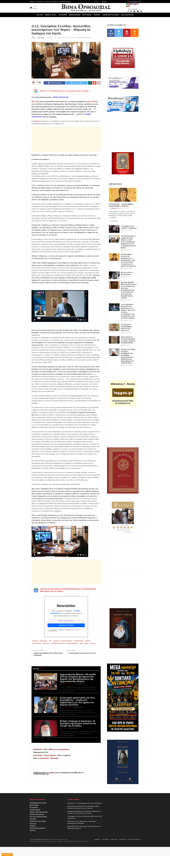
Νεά (81, 643)
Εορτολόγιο (38, 755)
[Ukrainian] (129, 6)
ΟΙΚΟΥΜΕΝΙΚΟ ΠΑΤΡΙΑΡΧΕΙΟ (38, 803)
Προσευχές (33, 823)
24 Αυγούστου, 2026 (124, 208)
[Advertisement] (66, 139)
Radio (105, 1)
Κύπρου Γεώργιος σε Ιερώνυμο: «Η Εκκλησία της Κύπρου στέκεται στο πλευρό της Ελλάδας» (78, 723)
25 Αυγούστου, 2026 (126, 332)
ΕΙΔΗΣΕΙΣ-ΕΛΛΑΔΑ (35, 810)
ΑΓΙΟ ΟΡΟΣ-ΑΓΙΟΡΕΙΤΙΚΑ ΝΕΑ (38, 816)
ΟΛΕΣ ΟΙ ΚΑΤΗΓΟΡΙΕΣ (127, 15)
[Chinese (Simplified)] (129, 4)
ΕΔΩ (46, 752)
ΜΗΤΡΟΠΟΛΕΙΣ (87, 15)
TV (97, 1)
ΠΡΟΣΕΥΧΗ (97, 15)
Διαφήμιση (32, 1)
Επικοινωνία (47, 1)
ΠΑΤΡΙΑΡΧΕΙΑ (63, 15)
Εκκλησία (36, 121)
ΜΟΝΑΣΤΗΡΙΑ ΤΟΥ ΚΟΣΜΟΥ (111, 15)
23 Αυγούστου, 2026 (126, 276)
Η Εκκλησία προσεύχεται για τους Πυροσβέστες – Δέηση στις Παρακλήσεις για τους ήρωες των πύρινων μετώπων (77, 701)
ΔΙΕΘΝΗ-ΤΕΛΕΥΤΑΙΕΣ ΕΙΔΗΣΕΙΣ (39, 812)
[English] (131, 4)
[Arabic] (127, 4)
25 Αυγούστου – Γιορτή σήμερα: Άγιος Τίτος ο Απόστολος (126, 327)
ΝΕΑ (33, 101)
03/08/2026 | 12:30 (74, 728)
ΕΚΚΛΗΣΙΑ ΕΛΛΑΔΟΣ (75, 15)
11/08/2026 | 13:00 (80, 684)
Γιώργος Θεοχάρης (67, 707)
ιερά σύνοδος (36, 643)
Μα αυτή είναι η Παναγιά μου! (127, 273)
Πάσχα (86, 643)
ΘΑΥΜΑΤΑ (33, 826)
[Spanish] (127, 6)
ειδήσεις (52, 773)
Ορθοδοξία (37, 749)
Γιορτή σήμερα (50, 755)
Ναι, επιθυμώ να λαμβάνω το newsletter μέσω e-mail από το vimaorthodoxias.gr (64, 630)
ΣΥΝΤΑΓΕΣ (33, 830)
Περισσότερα (114, 221)
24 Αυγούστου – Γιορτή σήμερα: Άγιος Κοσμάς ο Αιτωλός (121, 205)
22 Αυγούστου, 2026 (126, 320)
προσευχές (44, 758)
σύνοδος (92, 643)
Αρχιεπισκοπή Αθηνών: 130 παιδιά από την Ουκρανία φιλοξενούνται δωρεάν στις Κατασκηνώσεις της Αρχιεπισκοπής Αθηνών (78, 678)
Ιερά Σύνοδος (92, 101)
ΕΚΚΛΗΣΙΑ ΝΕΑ (78, 640)
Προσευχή (54, 758)
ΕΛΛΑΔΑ (87, 640)
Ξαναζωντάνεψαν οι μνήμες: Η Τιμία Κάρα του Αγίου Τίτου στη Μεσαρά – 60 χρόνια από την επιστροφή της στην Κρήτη (128, 242)
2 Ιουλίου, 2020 (125, 345)
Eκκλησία (35, 640)
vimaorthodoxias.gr (38, 839)
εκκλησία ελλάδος (66, 640)
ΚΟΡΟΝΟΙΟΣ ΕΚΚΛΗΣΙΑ (58, 643)
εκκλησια (56, 640)
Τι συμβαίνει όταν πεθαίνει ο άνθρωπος (129, 227)
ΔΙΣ (50, 640)
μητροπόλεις (64, 749)
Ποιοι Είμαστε (39, 1)
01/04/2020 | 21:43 (51, 37)
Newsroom (41, 37)
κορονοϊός (46, 643)
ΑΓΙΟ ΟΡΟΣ (40, 15)
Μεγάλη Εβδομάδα (72, 643)
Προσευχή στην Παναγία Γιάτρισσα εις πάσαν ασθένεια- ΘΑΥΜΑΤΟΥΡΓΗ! (128, 340)
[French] (133, 4)
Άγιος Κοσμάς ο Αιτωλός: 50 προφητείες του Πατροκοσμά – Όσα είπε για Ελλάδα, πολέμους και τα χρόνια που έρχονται (128, 260)
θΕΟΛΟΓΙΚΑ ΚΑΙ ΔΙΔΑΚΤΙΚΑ (37, 828)
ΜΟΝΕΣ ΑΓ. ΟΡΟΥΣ (50, 15)
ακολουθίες (43, 640)
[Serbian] (138, 4)
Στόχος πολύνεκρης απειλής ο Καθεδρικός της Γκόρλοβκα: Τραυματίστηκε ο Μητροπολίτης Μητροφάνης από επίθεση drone (128, 356)
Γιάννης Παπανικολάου (68, 684)
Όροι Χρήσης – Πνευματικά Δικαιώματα (61, 1)
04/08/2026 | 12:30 (77, 707)
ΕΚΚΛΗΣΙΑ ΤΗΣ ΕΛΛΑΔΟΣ (84, 37)
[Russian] (135, 4)
